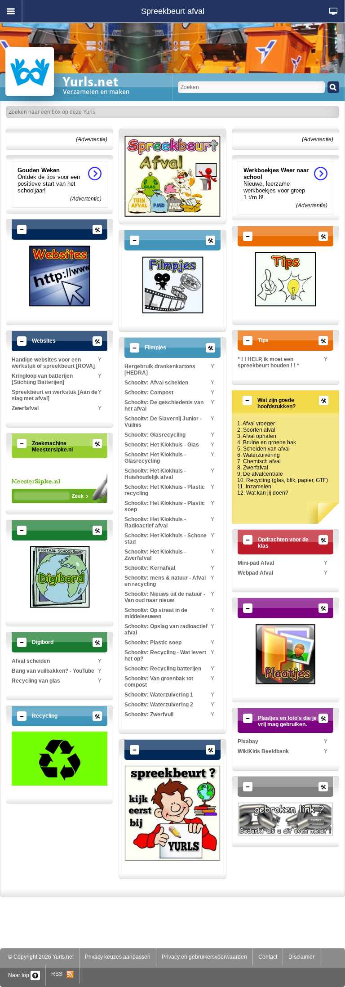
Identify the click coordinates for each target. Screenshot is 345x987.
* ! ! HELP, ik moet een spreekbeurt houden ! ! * (268, 362)
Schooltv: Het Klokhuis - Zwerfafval (155, 555)
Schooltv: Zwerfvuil (148, 714)
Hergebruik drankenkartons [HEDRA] (159, 369)
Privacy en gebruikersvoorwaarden (204, 957)
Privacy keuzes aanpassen (117, 957)
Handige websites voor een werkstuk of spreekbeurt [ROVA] (53, 363)
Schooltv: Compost (148, 392)
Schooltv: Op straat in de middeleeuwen (155, 613)
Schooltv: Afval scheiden (156, 383)
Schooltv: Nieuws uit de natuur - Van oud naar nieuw (164, 597)
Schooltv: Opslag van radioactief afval (166, 629)
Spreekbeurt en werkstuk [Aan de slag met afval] (54, 395)
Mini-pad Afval (256, 563)
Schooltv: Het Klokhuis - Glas (161, 445)
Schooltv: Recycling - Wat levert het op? (165, 655)
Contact (267, 957)
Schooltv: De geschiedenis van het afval (163, 405)
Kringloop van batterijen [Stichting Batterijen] (42, 379)
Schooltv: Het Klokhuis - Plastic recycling (164, 490)
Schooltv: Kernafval (149, 568)
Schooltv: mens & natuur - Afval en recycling (165, 581)
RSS (58, 974)
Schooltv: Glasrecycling (155, 435)
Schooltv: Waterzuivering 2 (158, 704)
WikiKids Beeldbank (263, 751)
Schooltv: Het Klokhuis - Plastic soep (164, 506)
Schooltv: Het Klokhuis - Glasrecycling (155, 457)
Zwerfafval (25, 408)
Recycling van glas (36, 681)
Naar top (19, 975)
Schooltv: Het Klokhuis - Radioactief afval (155, 522)
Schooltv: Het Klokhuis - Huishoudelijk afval (155, 474)
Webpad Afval (255, 573)
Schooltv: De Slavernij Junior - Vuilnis (163, 421)
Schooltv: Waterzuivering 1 (158, 695)
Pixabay (248, 741)
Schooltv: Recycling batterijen (162, 668)
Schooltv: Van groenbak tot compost (158, 681)
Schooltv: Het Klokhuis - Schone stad (165, 538)
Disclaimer (301, 957)
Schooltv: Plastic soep (152, 642)
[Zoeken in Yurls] (333, 87)
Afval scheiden (31, 661)
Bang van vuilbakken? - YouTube (53, 671)
